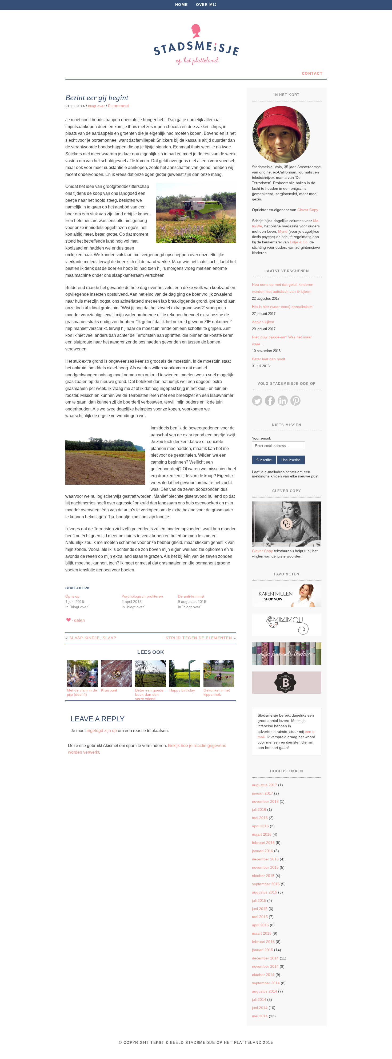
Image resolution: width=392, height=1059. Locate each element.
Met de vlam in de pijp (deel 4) (82, 692)
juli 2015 (259, 900)
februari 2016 (263, 842)
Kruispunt (109, 690)
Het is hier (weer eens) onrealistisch (282, 307)
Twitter (257, 401)
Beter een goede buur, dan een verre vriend (149, 694)
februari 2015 (263, 941)
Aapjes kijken (263, 322)
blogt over (96, 106)
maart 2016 (261, 834)
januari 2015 (262, 950)
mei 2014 (260, 1016)
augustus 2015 (264, 892)
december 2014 (265, 958)
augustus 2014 (264, 991)
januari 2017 (262, 793)
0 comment (118, 106)
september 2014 (266, 983)
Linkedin (283, 401)
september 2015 (266, 884)
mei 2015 (260, 917)
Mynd (282, 231)
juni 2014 (259, 1008)
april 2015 (260, 925)
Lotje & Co (298, 242)
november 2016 (265, 801)
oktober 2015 (263, 876)
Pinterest (295, 401)
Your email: (261, 438)
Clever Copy (307, 210)
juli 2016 (259, 809)
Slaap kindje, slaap (92, 638)
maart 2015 (261, 933)
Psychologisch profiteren (142, 596)
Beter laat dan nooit (268, 359)
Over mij (206, 4)
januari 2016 (262, 851)
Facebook (270, 401)
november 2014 (265, 966)
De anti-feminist (191, 596)
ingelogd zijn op (102, 730)
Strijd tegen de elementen (199, 638)
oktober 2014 (263, 975)
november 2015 (265, 867)
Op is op (72, 596)
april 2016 (260, 826)
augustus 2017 (264, 785)
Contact (312, 73)
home (181, 4)
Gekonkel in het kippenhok (216, 692)
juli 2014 (259, 999)
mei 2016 (260, 818)
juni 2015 (259, 909)
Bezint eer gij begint (96, 97)
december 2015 (265, 859)
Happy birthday (182, 690)
